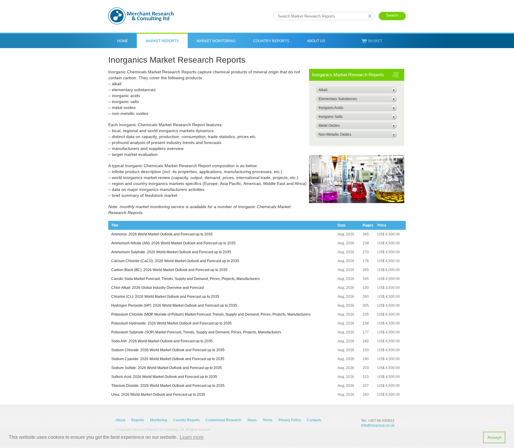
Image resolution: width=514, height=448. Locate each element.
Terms (267, 420)
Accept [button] (494, 437)
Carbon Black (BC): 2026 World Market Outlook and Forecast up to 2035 (169, 270)
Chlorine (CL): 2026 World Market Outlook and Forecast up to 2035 (165, 297)
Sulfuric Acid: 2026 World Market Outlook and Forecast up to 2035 (164, 377)
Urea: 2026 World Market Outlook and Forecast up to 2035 (158, 394)
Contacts (314, 420)
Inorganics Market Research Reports (348, 74)
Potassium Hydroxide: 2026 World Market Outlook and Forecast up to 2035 (171, 323)
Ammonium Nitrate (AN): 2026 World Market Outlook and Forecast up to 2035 (173, 243)
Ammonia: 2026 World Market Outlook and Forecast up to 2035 (162, 234)
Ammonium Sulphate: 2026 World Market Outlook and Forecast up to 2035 (171, 252)
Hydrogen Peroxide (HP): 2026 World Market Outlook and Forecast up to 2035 (174, 305)
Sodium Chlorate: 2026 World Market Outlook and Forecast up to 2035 (168, 350)
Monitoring (158, 420)
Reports (137, 420)
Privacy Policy (289, 420)
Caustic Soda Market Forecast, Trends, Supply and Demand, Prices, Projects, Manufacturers (185, 279)
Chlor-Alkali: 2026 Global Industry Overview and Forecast (157, 288)
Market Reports (162, 41)
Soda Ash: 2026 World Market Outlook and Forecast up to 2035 (162, 341)
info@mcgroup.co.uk (377, 425)
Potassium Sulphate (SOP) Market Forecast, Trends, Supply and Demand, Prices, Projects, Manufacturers (196, 332)
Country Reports (271, 41)
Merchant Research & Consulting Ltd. (141, 15)
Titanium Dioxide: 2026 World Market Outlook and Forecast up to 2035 (168, 386)
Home (122, 41)
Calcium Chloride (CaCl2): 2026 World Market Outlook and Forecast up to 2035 (175, 261)
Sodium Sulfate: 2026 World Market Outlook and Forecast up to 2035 (166, 368)
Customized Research (224, 420)
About (120, 420)
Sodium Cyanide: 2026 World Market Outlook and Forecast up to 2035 (167, 359)
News (252, 420)
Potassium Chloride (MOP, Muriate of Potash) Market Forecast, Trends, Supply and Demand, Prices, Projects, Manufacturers (211, 314)
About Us (316, 41)
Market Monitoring (216, 41)
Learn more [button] (192, 437)
